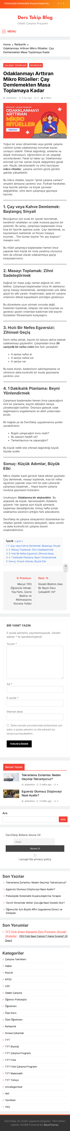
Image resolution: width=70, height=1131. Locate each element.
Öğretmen (11, 1006)
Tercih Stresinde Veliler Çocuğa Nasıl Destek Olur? (35, 902)
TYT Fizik (10, 1060)
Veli (7, 1093)
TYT (7, 1039)
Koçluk (9, 972)
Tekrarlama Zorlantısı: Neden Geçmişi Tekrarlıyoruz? (36, 882)
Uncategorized (13, 1086)
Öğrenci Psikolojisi (16, 999)
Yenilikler (10, 1100)
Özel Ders (10, 1013)
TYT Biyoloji (12, 1046)
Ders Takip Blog (35, 17)
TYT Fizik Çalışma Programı (21, 1066)
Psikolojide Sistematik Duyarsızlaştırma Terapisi (26, 3)
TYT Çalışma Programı (18, 1053)
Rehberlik (36, 65)
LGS (7, 986)
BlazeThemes (51, 1124)
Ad (9, 684)
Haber (8, 966)
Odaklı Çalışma (13, 992)
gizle (18, 541)
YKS (7, 1107)
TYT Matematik (14, 1073)
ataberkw (11, 97)
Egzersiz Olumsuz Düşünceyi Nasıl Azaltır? (30, 889)
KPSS (8, 979)
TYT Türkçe (12, 1080)
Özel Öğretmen (13, 1019)
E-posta (12, 697)
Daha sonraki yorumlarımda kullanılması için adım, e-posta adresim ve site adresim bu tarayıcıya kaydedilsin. (34, 729)
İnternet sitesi (15, 711)
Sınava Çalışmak (14, 1033)
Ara (4, 813)
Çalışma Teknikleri (15, 65)
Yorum (12, 643)
